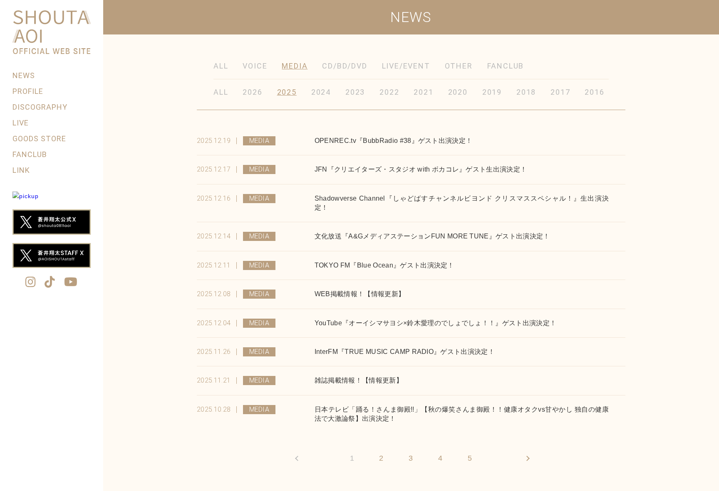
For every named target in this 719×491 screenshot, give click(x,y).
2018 (526, 92)
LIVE (20, 122)
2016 (594, 92)
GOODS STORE (39, 138)
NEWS (23, 75)
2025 (287, 92)
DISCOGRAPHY (40, 107)
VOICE (255, 65)
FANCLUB (29, 154)
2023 (355, 92)
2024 (321, 92)
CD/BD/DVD (344, 65)
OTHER (459, 65)
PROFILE (27, 91)
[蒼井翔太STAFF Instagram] (30, 282)
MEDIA (294, 65)
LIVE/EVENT (406, 65)
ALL (220, 65)
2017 (560, 92)
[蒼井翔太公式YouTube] (71, 282)
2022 (389, 92)
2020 (458, 92)
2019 (492, 92)
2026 (252, 92)
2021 (423, 92)
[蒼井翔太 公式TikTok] (50, 282)
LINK (21, 170)
